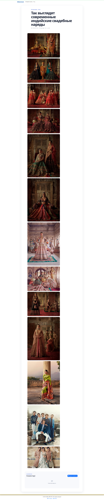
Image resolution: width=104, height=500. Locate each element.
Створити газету (28, 1)
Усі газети (50, 498)
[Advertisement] (72, 46)
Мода (39, 9)
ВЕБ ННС (55, 498)
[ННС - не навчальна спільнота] (20, 2)
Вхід (34, 1)
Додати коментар (73, 475)
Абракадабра (34, 9)
